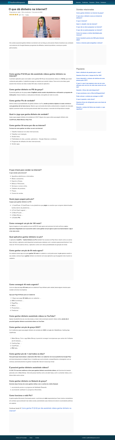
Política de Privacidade (21, 437)
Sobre (31, 437)
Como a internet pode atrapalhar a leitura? (89, 43)
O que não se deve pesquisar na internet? (89, 27)
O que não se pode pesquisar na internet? (89, 30)
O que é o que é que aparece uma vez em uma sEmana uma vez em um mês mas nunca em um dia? (91, 85)
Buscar (71, 2)
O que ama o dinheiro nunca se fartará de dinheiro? (89, 17)
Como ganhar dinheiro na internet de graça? (90, 13)
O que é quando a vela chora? (85, 99)
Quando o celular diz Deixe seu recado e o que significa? (90, 108)
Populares (91, 2)
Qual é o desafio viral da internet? (86, 24)
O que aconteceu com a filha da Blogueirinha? (90, 93)
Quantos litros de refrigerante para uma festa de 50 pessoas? (91, 103)
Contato (37, 437)
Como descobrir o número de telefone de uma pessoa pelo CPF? (90, 79)
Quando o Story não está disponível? (87, 90)
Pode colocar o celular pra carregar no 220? (89, 96)
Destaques (103, 2)
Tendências (85, 2)
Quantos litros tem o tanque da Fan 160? (89, 75)
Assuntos (78, 2)
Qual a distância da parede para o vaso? (88, 72)
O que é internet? (81, 21)
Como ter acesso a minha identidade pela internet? (89, 34)
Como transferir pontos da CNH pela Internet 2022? (90, 39)
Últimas (97, 2)
